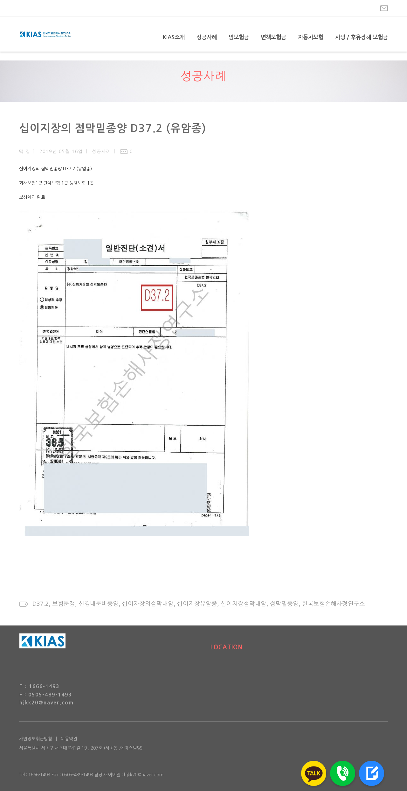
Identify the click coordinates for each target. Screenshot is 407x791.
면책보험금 (273, 37)
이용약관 (69, 739)
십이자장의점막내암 (148, 604)
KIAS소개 (174, 37)
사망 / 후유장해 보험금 (361, 37)
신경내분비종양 (99, 604)
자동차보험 (310, 37)
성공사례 (207, 37)
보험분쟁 (63, 604)
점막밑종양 (284, 604)
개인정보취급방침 (35, 739)
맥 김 (25, 151)
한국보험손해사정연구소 (333, 604)
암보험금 (239, 37)
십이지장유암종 (197, 604)
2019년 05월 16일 (61, 151)
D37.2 (40, 604)
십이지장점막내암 (243, 604)
